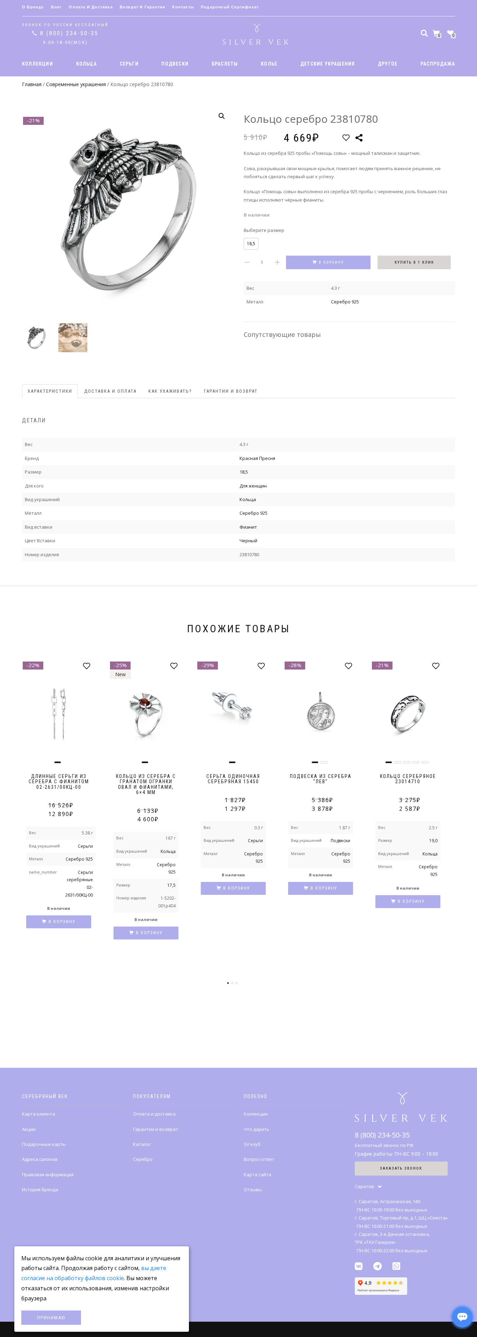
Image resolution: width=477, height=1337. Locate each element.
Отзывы (253, 1189)
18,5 (251, 244)
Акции (29, 1129)
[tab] (50, 391)
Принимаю (51, 1317)
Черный (248, 540)
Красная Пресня (257, 458)
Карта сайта (257, 1174)
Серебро (143, 1159)
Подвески (340, 841)
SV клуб (252, 1144)
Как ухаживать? (170, 391)
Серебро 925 (345, 302)
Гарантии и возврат (231, 391)
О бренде (33, 6)
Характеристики (50, 391)
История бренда (40, 1189)
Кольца (248, 499)
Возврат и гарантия (143, 6)
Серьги (85, 846)
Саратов (364, 1186)
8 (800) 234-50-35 (69, 33)
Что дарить (257, 1129)
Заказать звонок (401, 1168)
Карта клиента (38, 1114)
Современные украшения (76, 84)
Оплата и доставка (90, 6)
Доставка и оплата (110, 391)
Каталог (142, 1144)
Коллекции (256, 1114)
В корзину (331, 262)
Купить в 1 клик (414, 262)
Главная (32, 84)
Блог (56, 6)
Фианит (248, 527)
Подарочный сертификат (230, 6)
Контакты (183, 6)
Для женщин (253, 486)
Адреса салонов (40, 1159)
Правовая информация (48, 1174)
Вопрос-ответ (259, 1159)
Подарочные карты (44, 1144)
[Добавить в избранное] (345, 138)
